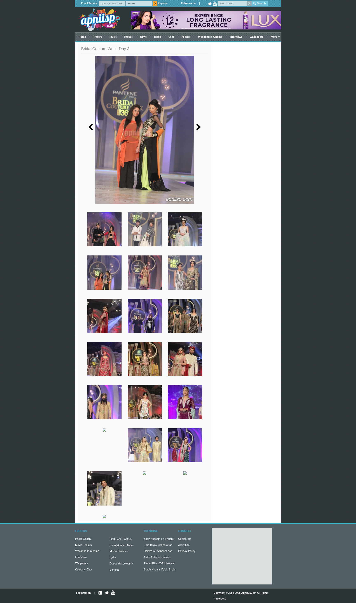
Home (82, 37)
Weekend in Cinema (210, 37)
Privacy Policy (187, 551)
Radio (157, 37)
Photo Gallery (83, 539)
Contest (114, 569)
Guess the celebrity (121, 563)
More (274, 37)
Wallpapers (256, 37)
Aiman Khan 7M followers (159, 563)
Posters (186, 37)
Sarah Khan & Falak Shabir (160, 569)
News (143, 37)
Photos (128, 37)
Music (113, 37)
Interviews (236, 37)
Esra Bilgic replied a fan (158, 545)
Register (163, 3)
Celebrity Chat (83, 569)
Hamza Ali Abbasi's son (158, 551)
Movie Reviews (119, 551)
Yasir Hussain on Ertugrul (159, 539)
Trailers (97, 37)
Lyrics (113, 557)
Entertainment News (122, 545)
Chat (171, 37)
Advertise (184, 545)
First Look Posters (121, 539)
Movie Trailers (83, 545)
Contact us (184, 539)
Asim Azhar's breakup (157, 557)
